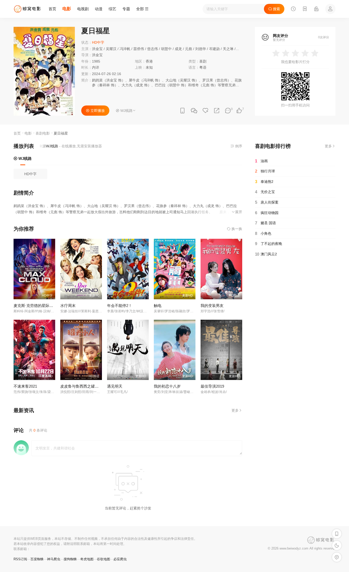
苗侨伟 (138, 49)
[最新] (304, 9)
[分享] (217, 110)
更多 (235, 410)
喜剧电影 (43, 133)
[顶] (239, 110)
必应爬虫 (120, 559)
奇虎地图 (87, 559)
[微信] (194, 111)
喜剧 (202, 61)
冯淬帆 (125, 49)
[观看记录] (293, 9)
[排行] (316, 9)
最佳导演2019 (212, 386)
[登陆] (330, 9)
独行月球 (265, 171)
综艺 (112, 9)
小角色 (263, 233)
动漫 (98, 9)
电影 (66, 8)
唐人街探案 (266, 202)
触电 (157, 305)
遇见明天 (114, 386)
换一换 (236, 229)
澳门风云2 (266, 254)
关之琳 (228, 49)
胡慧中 (166, 49)
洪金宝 (97, 49)
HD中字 (30, 174)
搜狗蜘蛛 (70, 559)
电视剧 (83, 9)
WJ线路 (24, 158)
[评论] (228, 110)
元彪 (188, 49)
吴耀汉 (111, 49)
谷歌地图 (103, 559)
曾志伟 (152, 49)
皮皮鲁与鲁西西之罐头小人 (83, 386)
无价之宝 (265, 192)
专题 (126, 9)
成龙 (178, 49)
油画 (261, 161)
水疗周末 (68, 305)
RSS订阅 (20, 559)
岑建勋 (214, 49)
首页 (52, 9)
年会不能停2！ (119, 305)
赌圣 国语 (265, 223)
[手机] (182, 110)
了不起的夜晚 (268, 244)
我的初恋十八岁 (167, 386)
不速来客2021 (25, 386)
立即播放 (97, 111)
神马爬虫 (53, 559)
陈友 (240, 49)
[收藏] (205, 110)
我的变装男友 (212, 305)
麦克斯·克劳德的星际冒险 (35, 305)
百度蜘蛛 (37, 559)
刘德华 (200, 49)
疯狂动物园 (266, 213)
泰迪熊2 (264, 182)
